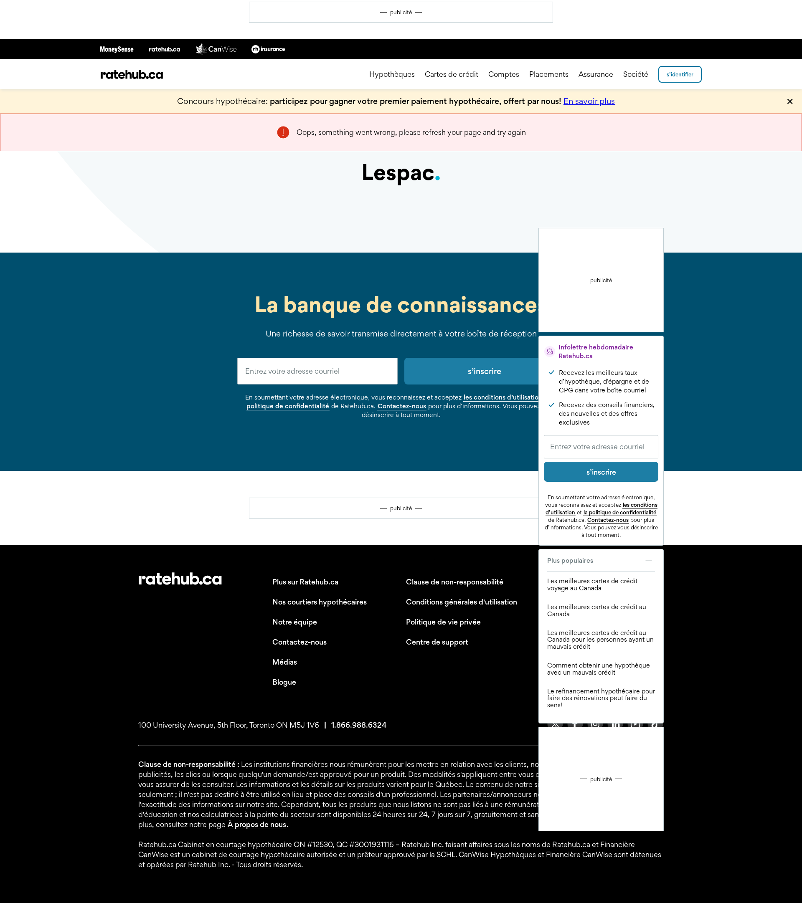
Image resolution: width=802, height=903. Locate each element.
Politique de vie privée (443, 621)
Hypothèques (392, 74)
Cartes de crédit (451, 74)
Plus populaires (570, 560)
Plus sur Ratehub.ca (305, 581)
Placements (549, 74)
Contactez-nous (608, 519)
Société (635, 74)
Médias (284, 662)
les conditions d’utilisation (503, 397)
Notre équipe (294, 621)
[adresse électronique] (317, 371)
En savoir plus (589, 101)
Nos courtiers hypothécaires (319, 601)
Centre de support (437, 641)
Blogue (284, 682)
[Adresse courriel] (601, 446)
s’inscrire (601, 472)
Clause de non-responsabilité (454, 581)
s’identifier (680, 74)
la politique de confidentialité (620, 512)
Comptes (503, 74)
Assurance (596, 74)
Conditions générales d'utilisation (461, 601)
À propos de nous (257, 824)
